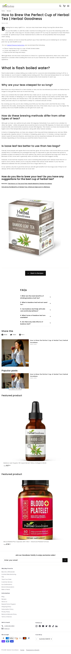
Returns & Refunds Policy (9, 614)
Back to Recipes (36, 273)
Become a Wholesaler (8, 572)
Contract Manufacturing (9, 574)
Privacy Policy (6, 612)
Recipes (9, 11)
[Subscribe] (65, 560)
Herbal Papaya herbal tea (15, 45)
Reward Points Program (9, 604)
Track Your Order (6, 579)
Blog (3, 596)
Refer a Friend (6, 589)
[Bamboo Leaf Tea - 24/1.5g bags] (35, 226)
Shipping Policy (6, 606)
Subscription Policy (7, 609)
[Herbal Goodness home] (8, 6)
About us (4, 601)
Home (3, 11)
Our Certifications (7, 584)
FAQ (3, 577)
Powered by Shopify (32, 650)
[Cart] (64, 6)
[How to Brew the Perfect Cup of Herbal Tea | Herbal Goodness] (15, 353)
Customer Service (7, 582)
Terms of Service (7, 617)
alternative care (15, 388)
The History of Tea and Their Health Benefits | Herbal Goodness (30, 183)
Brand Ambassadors (8, 587)
